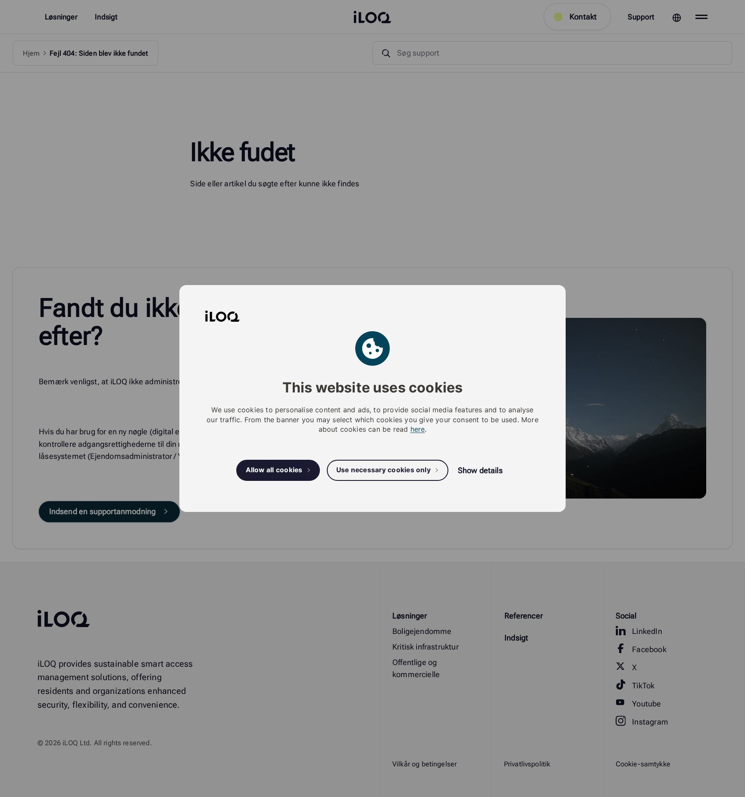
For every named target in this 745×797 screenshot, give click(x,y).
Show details (480, 470)
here (417, 429)
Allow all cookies (274, 470)
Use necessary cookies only (383, 470)
